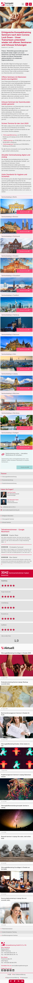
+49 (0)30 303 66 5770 (10, 962)
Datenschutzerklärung (12, 977)
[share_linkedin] (22, 981)
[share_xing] (11, 981)
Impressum (24, 977)
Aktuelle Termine (24, 212)
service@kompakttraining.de (20, 965)
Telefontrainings (8, 140)
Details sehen (24, 467)
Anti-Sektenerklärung (19, 974)
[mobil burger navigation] (22, 4)
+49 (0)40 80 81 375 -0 (10, 952)
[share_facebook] (14, 981)
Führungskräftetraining (9, 135)
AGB (9, 974)
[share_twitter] (18, 981)
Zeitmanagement (8, 144)
